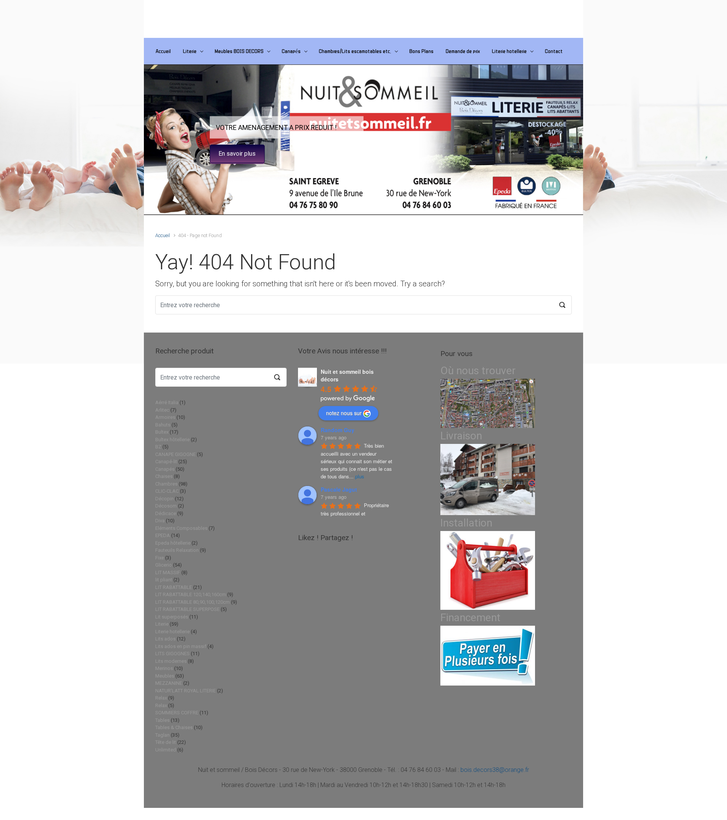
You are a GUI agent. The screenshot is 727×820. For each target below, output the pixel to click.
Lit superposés (171, 617)
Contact (554, 51)
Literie (190, 51)
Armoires (165, 417)
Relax (161, 698)
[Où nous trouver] (487, 403)
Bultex (161, 432)
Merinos (164, 668)
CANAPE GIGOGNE (175, 454)
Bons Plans (421, 51)
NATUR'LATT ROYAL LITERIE (185, 690)
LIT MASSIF (167, 572)
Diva (160, 520)
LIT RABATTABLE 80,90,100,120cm (192, 602)
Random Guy (337, 430)
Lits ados (165, 639)
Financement (470, 617)
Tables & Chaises (174, 727)
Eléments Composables (181, 528)
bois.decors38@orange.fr (494, 769)
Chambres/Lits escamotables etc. (355, 51)
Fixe (159, 558)
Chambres (166, 484)
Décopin (164, 498)
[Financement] (487, 655)
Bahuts (162, 425)
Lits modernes (171, 661)
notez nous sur (344, 413)
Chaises (164, 476)
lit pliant (163, 580)
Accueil (163, 51)
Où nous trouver (478, 370)
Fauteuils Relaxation (177, 550)
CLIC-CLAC (167, 491)
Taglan (162, 735)
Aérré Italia (166, 402)
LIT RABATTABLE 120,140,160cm (190, 594)
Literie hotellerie (509, 51)
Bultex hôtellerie (172, 439)
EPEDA (162, 535)
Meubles (164, 676)
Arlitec (162, 410)
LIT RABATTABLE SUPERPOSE (187, 609)
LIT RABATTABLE (173, 587)
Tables (162, 720)
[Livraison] (487, 479)
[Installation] (487, 570)
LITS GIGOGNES (172, 653)
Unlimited (165, 750)
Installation (466, 523)
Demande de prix (463, 51)
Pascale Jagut (339, 489)
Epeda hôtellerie (172, 543)
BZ (158, 447)
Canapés (291, 51)
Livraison (461, 436)
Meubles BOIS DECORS (239, 51)
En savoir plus (237, 153)
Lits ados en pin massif (180, 646)
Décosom (166, 506)
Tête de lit (165, 742)
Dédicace (165, 513)
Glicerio (163, 565)
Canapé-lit (166, 461)
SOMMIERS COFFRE (176, 712)
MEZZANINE (168, 683)
